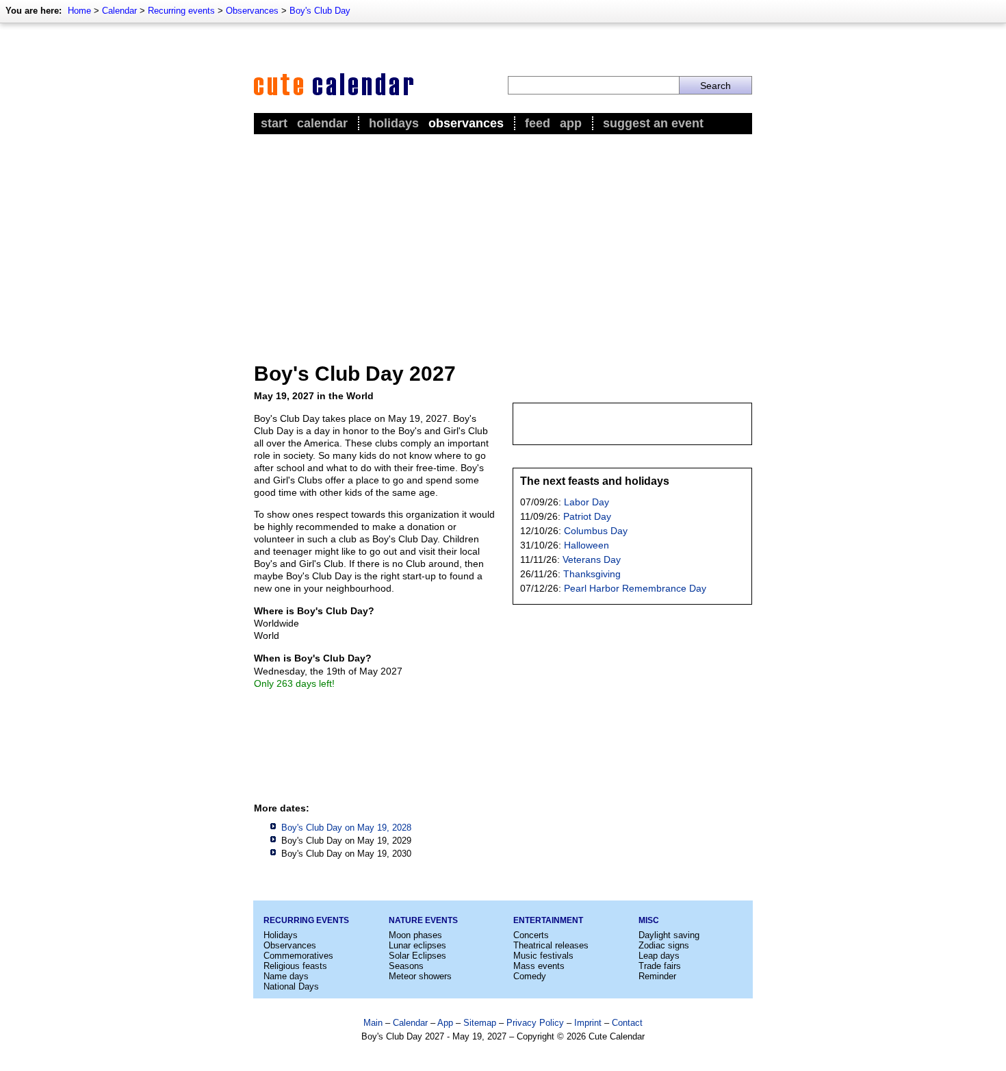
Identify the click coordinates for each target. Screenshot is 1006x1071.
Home (79, 10)
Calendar (119, 10)
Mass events (539, 966)
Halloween (586, 545)
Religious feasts (295, 966)
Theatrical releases (551, 945)
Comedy (529, 976)
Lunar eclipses (417, 945)
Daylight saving (669, 935)
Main (373, 1023)
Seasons (406, 966)
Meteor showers (420, 976)
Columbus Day (596, 530)
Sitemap (479, 1023)
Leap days (659, 955)
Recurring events (181, 10)
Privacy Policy (535, 1023)
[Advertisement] (503, 240)
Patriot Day (587, 516)
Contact (627, 1023)
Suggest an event (653, 123)
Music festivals (543, 955)
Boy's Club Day (319, 10)
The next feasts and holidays (594, 481)
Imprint (588, 1023)
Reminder (657, 976)
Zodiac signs (664, 945)
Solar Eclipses (417, 955)
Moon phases (415, 935)
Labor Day (586, 501)
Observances (252, 10)
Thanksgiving (592, 573)
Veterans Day (592, 559)
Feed (537, 123)
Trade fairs (660, 966)
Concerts (531, 935)
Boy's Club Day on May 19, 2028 (346, 827)
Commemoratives (298, 955)
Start (274, 123)
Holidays (394, 123)
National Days (291, 986)
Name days (286, 976)
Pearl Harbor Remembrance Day (635, 588)
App (571, 123)
